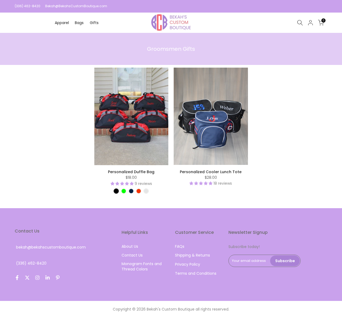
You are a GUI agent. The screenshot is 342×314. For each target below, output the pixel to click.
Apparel (62, 22)
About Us (130, 246)
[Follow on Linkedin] (47, 277)
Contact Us (132, 255)
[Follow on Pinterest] (57, 277)
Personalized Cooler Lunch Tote (211, 172)
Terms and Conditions (195, 273)
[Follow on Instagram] (37, 277)
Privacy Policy (187, 264)
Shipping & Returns (192, 255)
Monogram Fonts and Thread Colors (142, 266)
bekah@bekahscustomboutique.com (51, 247)
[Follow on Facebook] (17, 277)
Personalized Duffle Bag (131, 172)
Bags (79, 22)
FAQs (179, 246)
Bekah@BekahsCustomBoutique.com (76, 6)
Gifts (94, 22)
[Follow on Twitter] (27, 277)
